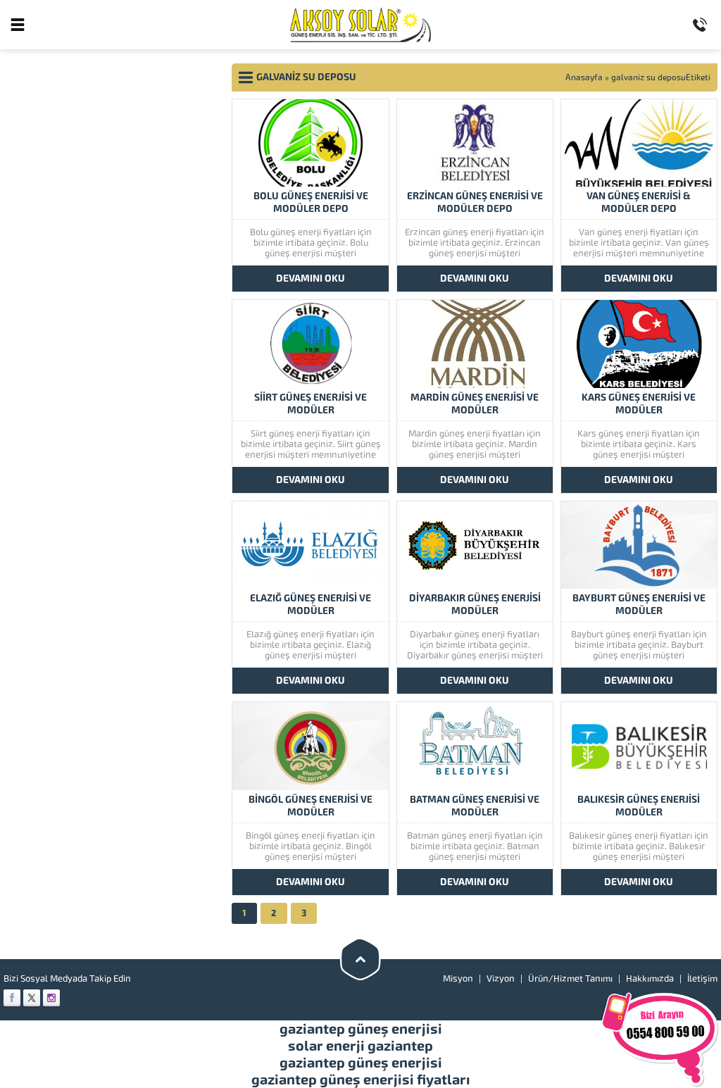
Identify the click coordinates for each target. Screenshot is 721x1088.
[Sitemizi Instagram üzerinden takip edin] (51, 997)
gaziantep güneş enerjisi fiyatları (360, 1079)
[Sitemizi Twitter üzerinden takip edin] (31, 997)
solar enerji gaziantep (360, 1045)
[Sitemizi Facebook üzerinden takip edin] (12, 997)
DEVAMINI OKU (310, 278)
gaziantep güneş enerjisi (361, 1028)
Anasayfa (584, 77)
